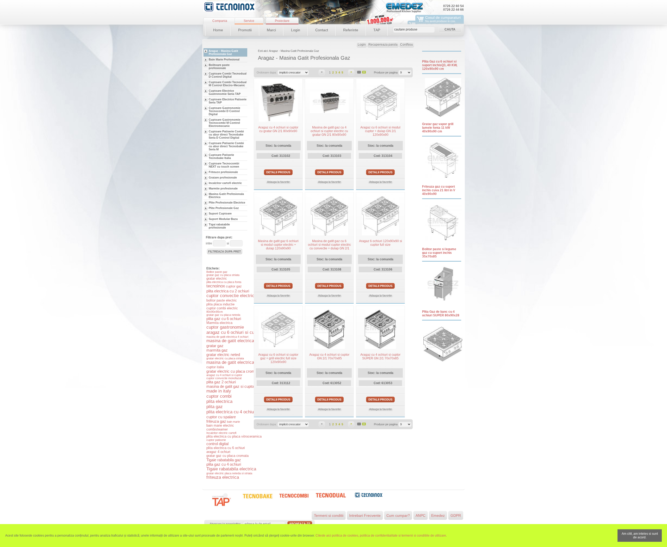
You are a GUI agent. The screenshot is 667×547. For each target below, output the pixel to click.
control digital (217, 443)
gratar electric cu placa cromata (233, 371)
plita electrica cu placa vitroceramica (234, 436)
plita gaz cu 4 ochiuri (223, 464)
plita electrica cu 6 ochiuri (225, 448)
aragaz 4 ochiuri (218, 452)
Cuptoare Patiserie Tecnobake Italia (221, 156)
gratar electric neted (223, 354)
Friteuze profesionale (223, 172)
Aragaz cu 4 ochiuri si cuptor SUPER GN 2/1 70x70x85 (380, 356)
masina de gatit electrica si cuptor (239, 362)
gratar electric (216, 278)
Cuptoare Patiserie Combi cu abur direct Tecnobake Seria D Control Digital (226, 134)
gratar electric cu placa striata (225, 358)
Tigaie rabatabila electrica (231, 468)
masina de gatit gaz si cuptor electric (237, 386)
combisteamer (217, 429)
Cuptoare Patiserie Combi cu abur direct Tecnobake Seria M (226, 146)
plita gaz (214, 406)
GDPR (455, 515)
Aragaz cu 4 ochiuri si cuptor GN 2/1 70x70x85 (329, 356)
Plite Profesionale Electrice (227, 202)
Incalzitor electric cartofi (221, 432)
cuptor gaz (234, 286)
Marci (271, 30)
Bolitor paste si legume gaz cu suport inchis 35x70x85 (439, 252)
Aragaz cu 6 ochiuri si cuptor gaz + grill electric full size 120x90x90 (278, 358)
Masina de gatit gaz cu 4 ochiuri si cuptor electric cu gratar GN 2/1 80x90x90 (329, 131)
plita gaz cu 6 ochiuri (223, 318)
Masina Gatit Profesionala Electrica (226, 195)
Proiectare (282, 21)
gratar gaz (215, 345)
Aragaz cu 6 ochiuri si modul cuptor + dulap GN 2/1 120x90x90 (380, 131)
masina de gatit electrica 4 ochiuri (227, 336)
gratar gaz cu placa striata (222, 274)
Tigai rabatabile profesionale (219, 226)
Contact (321, 30)
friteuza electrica (222, 477)
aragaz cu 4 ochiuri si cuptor (224, 375)
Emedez (438, 515)
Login (295, 30)
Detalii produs (278, 172)
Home (218, 30)
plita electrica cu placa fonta (223, 282)
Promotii (245, 30)
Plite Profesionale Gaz (224, 208)
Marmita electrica (219, 323)
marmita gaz (217, 350)
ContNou (406, 44)
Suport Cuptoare (220, 213)
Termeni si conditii (328, 515)
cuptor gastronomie (225, 327)
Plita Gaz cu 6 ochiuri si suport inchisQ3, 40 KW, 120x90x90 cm (439, 65)
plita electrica (219, 401)
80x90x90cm (214, 311)
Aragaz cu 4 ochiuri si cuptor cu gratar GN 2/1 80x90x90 (278, 129)
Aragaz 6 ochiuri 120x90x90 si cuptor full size (380, 243)
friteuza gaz (216, 421)
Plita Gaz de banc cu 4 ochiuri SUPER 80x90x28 (440, 313)
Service (249, 21)
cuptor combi (219, 396)
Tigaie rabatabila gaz (223, 460)
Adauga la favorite (278, 181)
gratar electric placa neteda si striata (229, 473)
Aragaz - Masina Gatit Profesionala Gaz (223, 52)
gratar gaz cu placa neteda (223, 314)
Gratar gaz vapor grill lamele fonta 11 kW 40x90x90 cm (437, 127)
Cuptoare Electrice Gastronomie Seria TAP (224, 92)
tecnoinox (215, 286)
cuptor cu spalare (221, 417)
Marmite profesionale (223, 188)
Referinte (350, 30)
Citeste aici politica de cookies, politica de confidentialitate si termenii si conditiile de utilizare (381, 535)
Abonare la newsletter (224, 524)
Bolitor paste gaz (216, 271)
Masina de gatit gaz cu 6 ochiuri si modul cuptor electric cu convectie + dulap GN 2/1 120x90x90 (329, 246)
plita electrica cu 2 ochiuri (227, 291)
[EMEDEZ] (229, 6)
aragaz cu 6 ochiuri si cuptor (234, 332)
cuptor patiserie (216, 439)
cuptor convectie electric (230, 295)
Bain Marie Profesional (224, 59)
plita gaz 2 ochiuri (221, 382)
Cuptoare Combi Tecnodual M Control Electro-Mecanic (227, 84)
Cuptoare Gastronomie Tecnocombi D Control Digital (224, 111)
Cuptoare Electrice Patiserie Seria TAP (227, 101)
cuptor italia (215, 367)
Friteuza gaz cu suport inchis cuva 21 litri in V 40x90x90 (438, 190)
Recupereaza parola (383, 44)
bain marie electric (220, 425)
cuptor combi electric (222, 308)
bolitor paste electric (221, 300)
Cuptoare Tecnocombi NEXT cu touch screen (224, 165)
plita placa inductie (220, 304)
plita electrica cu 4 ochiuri (231, 411)
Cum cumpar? (398, 515)
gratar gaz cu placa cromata (227, 456)
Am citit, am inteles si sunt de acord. (640, 535)
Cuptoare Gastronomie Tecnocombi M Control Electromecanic (224, 122)
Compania (219, 21)
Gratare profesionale (223, 177)
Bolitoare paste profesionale (219, 66)
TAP (376, 30)
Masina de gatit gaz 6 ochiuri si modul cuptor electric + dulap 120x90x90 (278, 244)
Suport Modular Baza (223, 218)
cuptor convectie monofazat (224, 378)
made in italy (218, 391)
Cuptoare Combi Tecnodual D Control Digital (227, 75)
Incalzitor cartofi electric (225, 183)
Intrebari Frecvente (365, 515)
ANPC (420, 515)
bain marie (233, 421)
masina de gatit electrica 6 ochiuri (239, 340)
